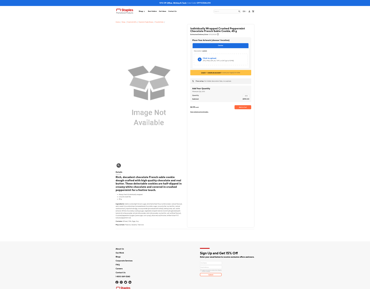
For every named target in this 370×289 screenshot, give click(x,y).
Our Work (120, 253)
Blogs (118, 257)
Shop (142, 11)
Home (118, 22)
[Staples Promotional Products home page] (125, 11)
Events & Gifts (132, 22)
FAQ (118, 265)
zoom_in (118, 165)
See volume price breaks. (199, 112)
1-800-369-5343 (123, 277)
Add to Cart (243, 107)
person (249, 11)
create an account (214, 73)
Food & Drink (159, 22)
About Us (120, 249)
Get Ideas (162, 11)
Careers (119, 269)
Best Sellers (152, 11)
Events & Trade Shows (146, 22)
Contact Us (172, 11)
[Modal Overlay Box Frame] (218, 268)
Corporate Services (124, 261)
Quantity (195, 95)
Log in (203, 73)
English (244, 11)
